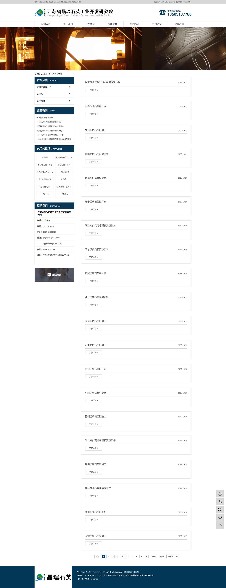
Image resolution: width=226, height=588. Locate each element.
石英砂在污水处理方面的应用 (50, 122)
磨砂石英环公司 (64, 165)
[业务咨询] (220, 493)
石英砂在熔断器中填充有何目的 (51, 135)
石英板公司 (64, 194)
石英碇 (40, 94)
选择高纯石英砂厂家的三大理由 (51, 126)
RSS (185, 2)
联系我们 (179, 24)
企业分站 (172, 2)
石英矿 (64, 179)
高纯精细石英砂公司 (45, 172)
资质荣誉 (112, 24)
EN (159, 2)
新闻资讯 (134, 24)
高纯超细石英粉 (136, 575)
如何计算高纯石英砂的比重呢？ (51, 131)
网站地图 (179, 2)
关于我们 (68, 24)
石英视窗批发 (63, 172)
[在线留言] (220, 517)
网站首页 (45, 24)
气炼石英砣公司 (45, 187)
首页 (97, 556)
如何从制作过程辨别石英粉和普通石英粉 (54, 139)
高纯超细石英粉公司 (64, 157)
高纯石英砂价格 (45, 179)
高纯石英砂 (125, 575)
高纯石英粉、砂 (44, 87)
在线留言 (157, 24)
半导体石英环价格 (45, 165)
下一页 (154, 556)
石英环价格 (45, 194)
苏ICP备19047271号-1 (94, 575)
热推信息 (164, 2)
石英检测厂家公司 (64, 187)
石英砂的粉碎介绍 (45, 118)
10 (146, 556)
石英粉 (45, 157)
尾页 (162, 556)
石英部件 (41, 101)
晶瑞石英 (94, 579)
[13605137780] (220, 501)
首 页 (50, 74)
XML (189, 2)
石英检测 (116, 575)
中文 (155, 2)
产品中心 (90, 24)
